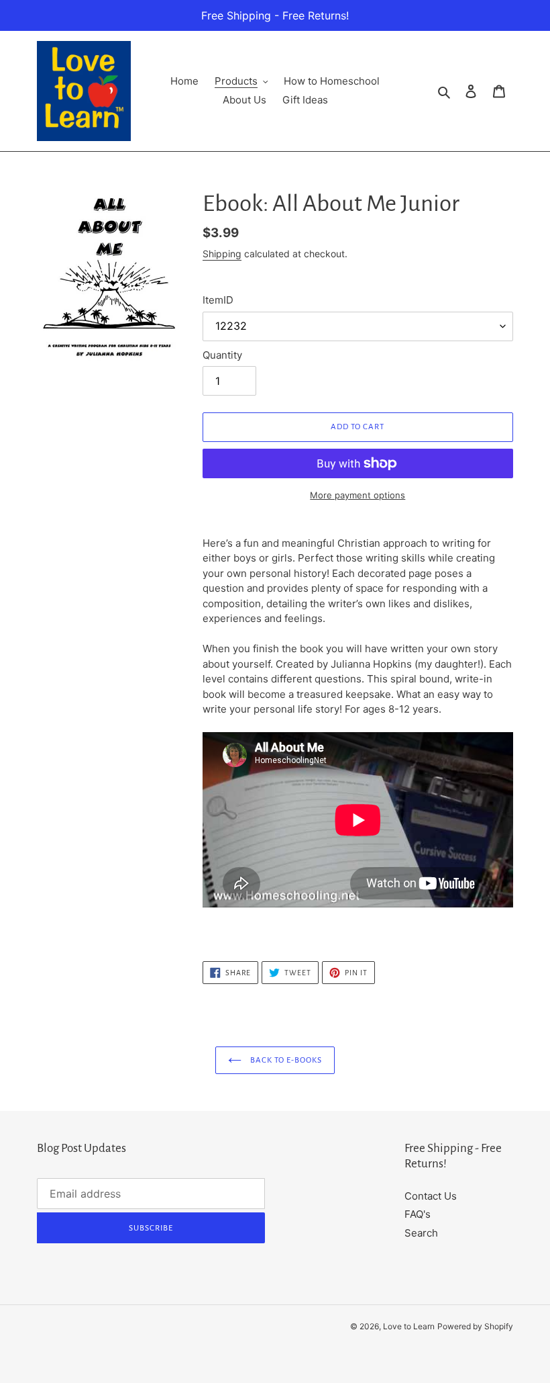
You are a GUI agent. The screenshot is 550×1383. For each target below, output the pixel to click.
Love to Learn (409, 1326)
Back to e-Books (285, 1060)
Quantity (222, 355)
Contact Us (430, 1196)
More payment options (357, 495)
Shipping (222, 253)
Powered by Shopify (475, 1326)
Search (421, 1232)
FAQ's (417, 1214)
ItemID (218, 300)
